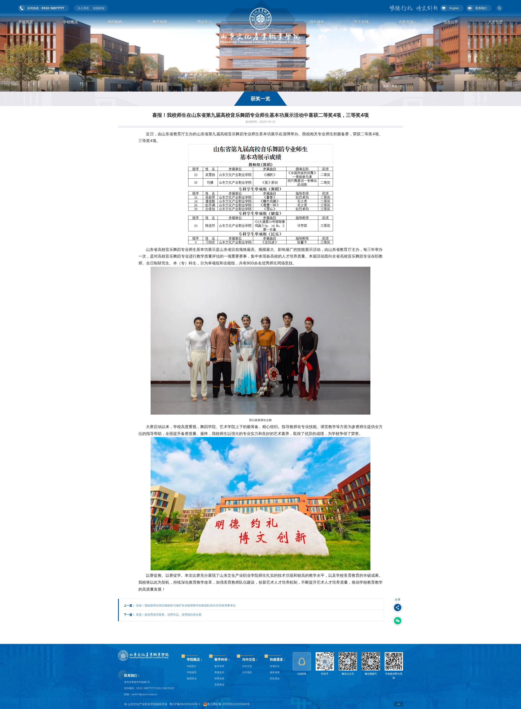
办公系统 (83, 8)
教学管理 (219, 666)
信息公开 (450, 22)
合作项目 (247, 672)
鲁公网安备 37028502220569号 (228, 704)
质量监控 (219, 672)
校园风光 (192, 678)
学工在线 (361, 22)
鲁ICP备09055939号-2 (185, 704)
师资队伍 (275, 666)
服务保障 (275, 672)
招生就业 (316, 22)
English (454, 8)
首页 (386, 86)
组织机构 (115, 22)
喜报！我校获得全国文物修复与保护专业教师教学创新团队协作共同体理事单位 (180, 605)
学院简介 (192, 666)
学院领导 (192, 672)
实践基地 (219, 684)
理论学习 (204, 22)
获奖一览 (397, 86)
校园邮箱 (98, 8)
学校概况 (70, 22)
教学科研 (159, 22)
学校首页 (25, 22)
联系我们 (481, 8)
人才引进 (495, 22)
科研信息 (219, 678)
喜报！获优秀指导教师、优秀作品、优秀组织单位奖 (162, 614)
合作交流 (406, 22)
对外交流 (247, 666)
